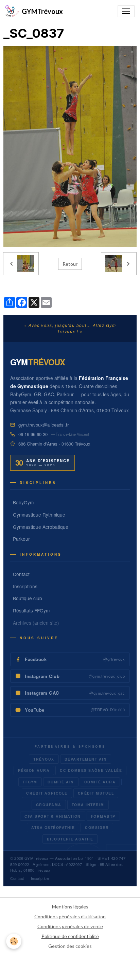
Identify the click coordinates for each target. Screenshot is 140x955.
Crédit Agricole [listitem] (47, 793)
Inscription (40, 878)
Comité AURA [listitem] (100, 781)
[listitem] (70, 659)
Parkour (21, 538)
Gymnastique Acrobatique (40, 526)
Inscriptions (25, 586)
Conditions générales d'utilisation (70, 916)
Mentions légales (70, 906)
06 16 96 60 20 (33, 434)
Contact (21, 574)
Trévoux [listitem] (43, 759)
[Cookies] (13, 941)
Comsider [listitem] (97, 827)
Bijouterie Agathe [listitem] (70, 838)
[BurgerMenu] (126, 11)
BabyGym (23, 502)
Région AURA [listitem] (34, 770)
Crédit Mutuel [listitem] (96, 793)
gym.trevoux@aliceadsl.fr (43, 424)
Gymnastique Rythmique (39, 514)
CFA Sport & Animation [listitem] (52, 816)
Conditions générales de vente (70, 926)
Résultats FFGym (31, 610)
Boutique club (27, 598)
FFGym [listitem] (30, 781)
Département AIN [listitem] (86, 759)
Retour (70, 264)
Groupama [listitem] (49, 804)
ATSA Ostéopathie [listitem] (53, 827)
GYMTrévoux (36, 858)
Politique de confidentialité (70, 936)
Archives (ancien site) (36, 622)
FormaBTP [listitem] (103, 816)
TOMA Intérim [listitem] (88, 804)
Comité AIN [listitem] (61, 781)
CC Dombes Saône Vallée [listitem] (91, 770)
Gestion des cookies (70, 946)
